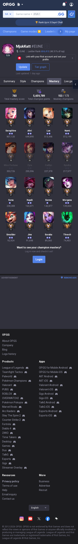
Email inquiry (9, 494)
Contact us (8, 498)
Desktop (7, 441)
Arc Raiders (8, 411)
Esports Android (48, 411)
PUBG (5, 389)
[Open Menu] (71, 4)
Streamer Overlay (12, 467)
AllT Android (46, 376)
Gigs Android (46, 393)
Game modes (30, 31)
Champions (10, 31)
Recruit (43, 490)
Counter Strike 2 (11, 419)
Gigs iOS (43, 398)
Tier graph (40, 67)
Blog (4, 349)
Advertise (44, 485)
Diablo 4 (6, 428)
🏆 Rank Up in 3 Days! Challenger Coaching (54, 22)
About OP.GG (9, 340)
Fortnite (6, 424)
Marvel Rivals (9, 406)
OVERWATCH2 (10, 398)
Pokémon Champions (14, 380)
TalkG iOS (44, 406)
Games (6, 445)
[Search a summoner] (61, 14)
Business (44, 481)
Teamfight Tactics (12, 372)
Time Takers (9, 437)
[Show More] (20, 4)
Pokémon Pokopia (12, 402)
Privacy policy (10, 481)
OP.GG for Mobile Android (53, 367)
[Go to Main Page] (9, 4)
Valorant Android (48, 385)
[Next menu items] (60, 31)
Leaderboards (53, 31)
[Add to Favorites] (47, 46)
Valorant (7, 385)
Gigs (4, 463)
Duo (4, 450)
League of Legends (13, 367)
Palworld (7, 376)
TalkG (5, 454)
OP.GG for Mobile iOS (51, 372)
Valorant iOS (46, 389)
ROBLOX (7, 393)
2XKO (5, 432)
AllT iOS (43, 380)
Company (7, 345)
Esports (6, 458)
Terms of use (9, 485)
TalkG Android (47, 402)
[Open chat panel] (75, 84)
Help (4, 490)
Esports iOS (45, 415)
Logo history (9, 353)
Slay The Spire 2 (11, 415)
